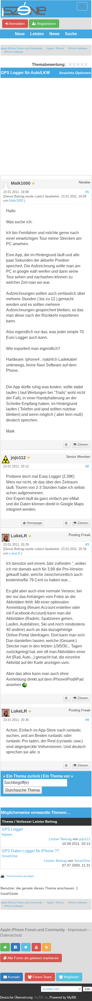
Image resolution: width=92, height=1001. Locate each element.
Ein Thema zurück (23, 776)
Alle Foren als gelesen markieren (33, 958)
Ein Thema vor (56, 776)
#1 (87, 192)
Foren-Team (42, 977)
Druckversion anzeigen (20, 876)
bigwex (7, 834)
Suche (71, 34)
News (54, 34)
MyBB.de (41, 997)
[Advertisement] (46, 126)
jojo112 (84, 839)
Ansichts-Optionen (75, 73)
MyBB (71, 997)
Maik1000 (16, 200)
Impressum (77, 930)
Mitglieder (71, 977)
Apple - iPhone (55, 48)
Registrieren (46, 24)
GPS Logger (12, 829)
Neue (20, 34)
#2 (87, 466)
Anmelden (16, 24)
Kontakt (13, 977)
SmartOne (10, 856)
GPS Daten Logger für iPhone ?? (30, 851)
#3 (87, 544)
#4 (87, 720)
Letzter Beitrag (60, 839)
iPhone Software (77, 48)
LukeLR (14, 553)
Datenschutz (11, 935)
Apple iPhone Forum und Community (21, 48)
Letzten (37, 34)
